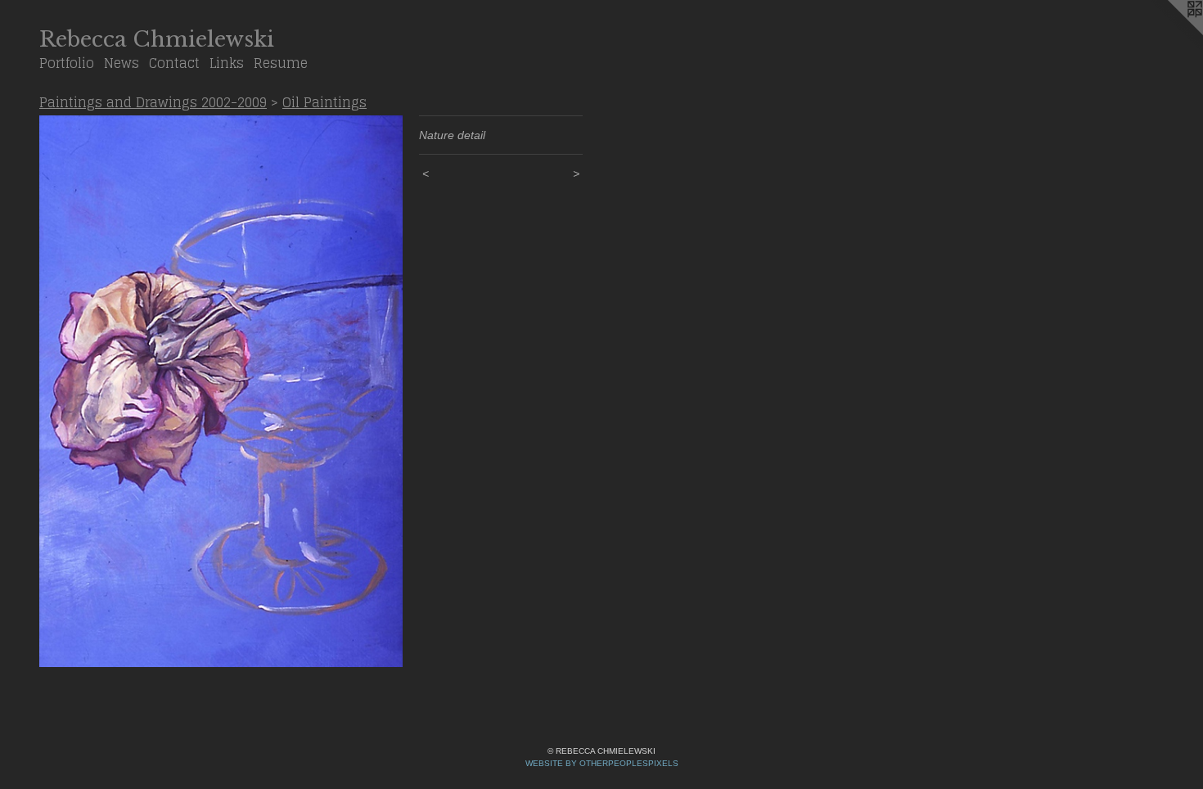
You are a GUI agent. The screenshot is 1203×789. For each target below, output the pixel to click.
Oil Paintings (324, 102)
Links (227, 63)
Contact (174, 63)
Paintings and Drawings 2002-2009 (153, 102)
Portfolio (66, 63)
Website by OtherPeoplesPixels (601, 763)
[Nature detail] (221, 391)
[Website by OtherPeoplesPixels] (1170, 32)
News (121, 63)
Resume (281, 63)
